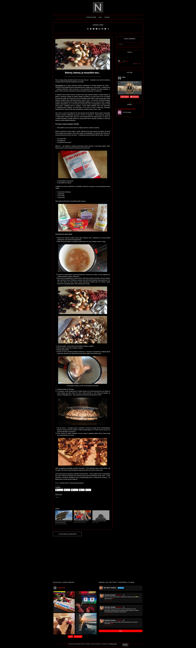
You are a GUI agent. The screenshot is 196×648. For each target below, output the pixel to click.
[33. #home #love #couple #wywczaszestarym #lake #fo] (86, 623)
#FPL (112, 623)
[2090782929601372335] (113, 625)
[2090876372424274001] (112, 600)
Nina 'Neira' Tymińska (110, 595)
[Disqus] (82, 558)
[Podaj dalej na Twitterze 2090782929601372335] (107, 626)
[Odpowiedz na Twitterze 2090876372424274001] (105, 601)
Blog (100, 17)
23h (123, 620)
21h (123, 607)
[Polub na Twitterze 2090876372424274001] (110, 601)
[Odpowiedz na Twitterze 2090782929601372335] (105, 626)
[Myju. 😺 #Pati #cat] (64, 623)
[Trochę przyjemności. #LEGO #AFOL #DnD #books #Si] (64, 601)
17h (123, 595)
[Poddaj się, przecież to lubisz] (100, 515)
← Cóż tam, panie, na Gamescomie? (67, 534)
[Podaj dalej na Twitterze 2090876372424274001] (107, 601)
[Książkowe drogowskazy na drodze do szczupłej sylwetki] (63, 515)
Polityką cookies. (113, 643)
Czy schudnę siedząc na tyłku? (81, 520)
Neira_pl (126, 61)
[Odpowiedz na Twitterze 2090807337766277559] (105, 614)
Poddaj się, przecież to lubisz (99, 520)
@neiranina (118, 595)
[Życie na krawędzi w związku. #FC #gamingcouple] (86, 601)
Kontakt (107, 17)
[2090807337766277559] (113, 613)
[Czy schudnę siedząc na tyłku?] (82, 515)
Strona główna (91, 17)
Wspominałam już (60, 85)
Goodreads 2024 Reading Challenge (127, 109)
